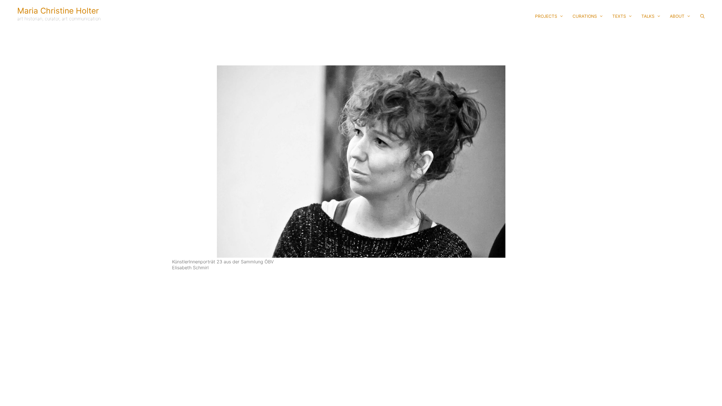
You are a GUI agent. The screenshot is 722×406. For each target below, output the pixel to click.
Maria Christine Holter (58, 11)
